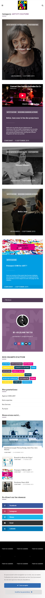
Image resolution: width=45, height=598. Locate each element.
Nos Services (6, 404)
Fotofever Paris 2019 (21, 482)
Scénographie (7, 382)
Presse (33, 378)
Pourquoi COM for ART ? (16, 266)
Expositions (7, 371)
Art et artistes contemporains (17, 24)
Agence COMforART (9, 396)
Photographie (23, 378)
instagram (13, 511)
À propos (5, 409)
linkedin (12, 529)
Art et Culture (11, 112)
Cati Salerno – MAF (22, 49)
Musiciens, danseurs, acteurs (27, 112)
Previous (8, 300)
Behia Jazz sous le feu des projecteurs (22, 118)
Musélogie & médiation (10, 378)
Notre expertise (7, 400)
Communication (8, 367)
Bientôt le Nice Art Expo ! (23, 458)
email (11, 523)
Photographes (33, 24)
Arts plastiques (16, 364)
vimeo (12, 517)
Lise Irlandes (16, 76)
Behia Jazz (22, 211)
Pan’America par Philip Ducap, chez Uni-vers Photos (20, 449)
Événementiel (27, 382)
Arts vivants (28, 364)
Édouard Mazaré (23, 165)
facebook (13, 505)
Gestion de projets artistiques (13, 374)
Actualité (6, 364)
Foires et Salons (18, 371)
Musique (28, 374)
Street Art (17, 382)
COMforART (8, 140)
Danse (33, 367)
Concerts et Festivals (22, 367)
